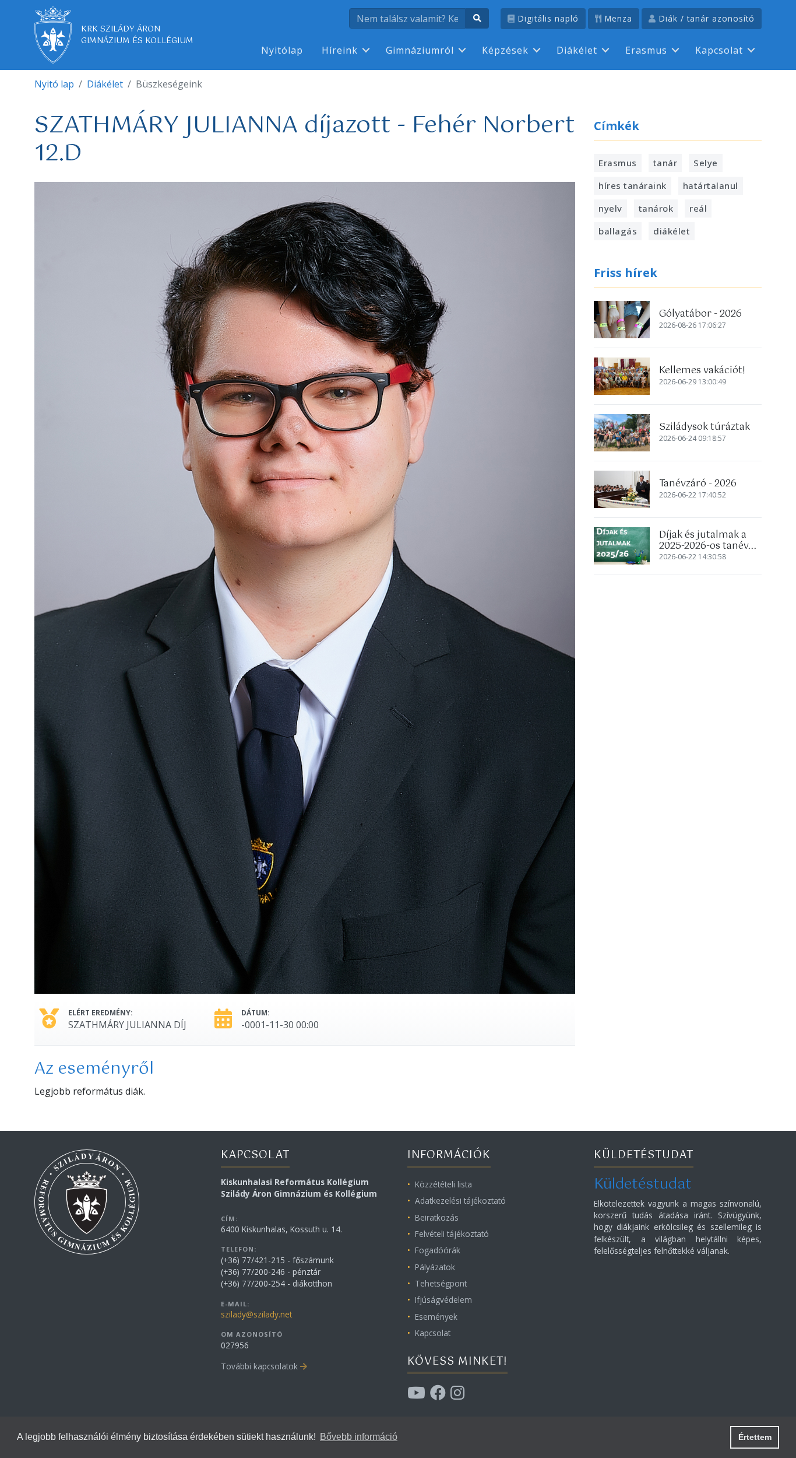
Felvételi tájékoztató (452, 1233)
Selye (705, 163)
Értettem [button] (755, 1437)
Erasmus (646, 50)
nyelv (610, 208)
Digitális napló (547, 18)
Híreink (340, 50)
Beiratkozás (437, 1217)
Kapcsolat (719, 50)
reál (698, 208)
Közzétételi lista (443, 1184)
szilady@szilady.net (256, 1314)
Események (436, 1316)
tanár (665, 163)
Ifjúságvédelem (443, 1299)
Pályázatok (435, 1267)
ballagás (617, 231)
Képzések (505, 50)
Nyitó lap (54, 84)
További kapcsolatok (259, 1366)
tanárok (656, 208)
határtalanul (710, 185)
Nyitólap (282, 50)
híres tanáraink (632, 185)
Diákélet (577, 50)
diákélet (671, 231)
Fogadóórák (437, 1250)
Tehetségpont (441, 1283)
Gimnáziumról (420, 50)
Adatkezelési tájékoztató (460, 1200)
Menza (617, 18)
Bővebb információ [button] (358, 1437)
